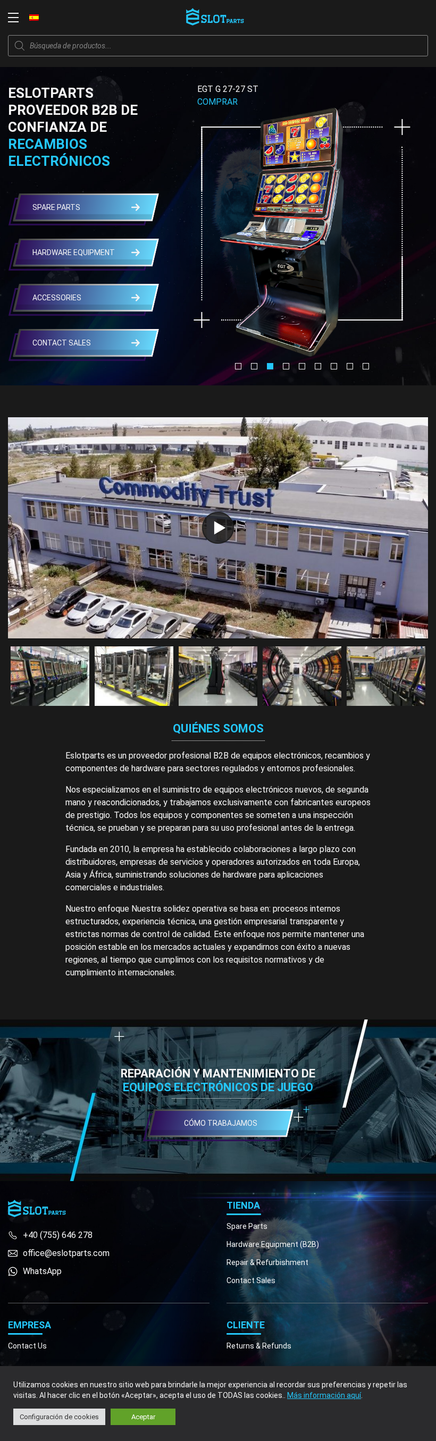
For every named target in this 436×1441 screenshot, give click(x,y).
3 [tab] (270, 366)
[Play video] (218, 528)
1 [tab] (238, 366)
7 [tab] (334, 366)
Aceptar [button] (143, 1417)
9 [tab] (366, 366)
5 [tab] (302, 366)
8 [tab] (350, 366)
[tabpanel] (302, 221)
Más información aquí (324, 1395)
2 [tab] (254, 366)
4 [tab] (286, 366)
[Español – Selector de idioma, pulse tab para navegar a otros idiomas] (34, 17)
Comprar (217, 102)
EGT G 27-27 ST (227, 89)
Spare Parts (247, 1226)
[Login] (398, 17)
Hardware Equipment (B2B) (273, 1244)
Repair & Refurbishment (267, 1262)
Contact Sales (251, 1280)
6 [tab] (318, 366)
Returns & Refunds (259, 1346)
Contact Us (27, 1346)
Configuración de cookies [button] (59, 1417)
